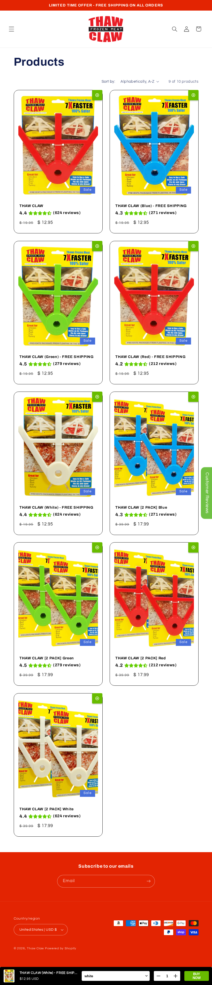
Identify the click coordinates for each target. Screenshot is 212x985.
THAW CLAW (31, 206)
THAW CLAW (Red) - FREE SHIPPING (150, 357)
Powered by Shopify (60, 948)
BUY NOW (197, 976)
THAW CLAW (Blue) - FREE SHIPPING (151, 206)
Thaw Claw (35, 948)
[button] (11, 29)
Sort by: (108, 81)
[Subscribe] (149, 881)
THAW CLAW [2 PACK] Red (140, 658)
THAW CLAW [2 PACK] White (46, 809)
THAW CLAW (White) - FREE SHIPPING (56, 507)
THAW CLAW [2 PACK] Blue (141, 507)
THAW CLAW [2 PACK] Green (46, 658)
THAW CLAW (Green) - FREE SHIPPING (56, 357)
